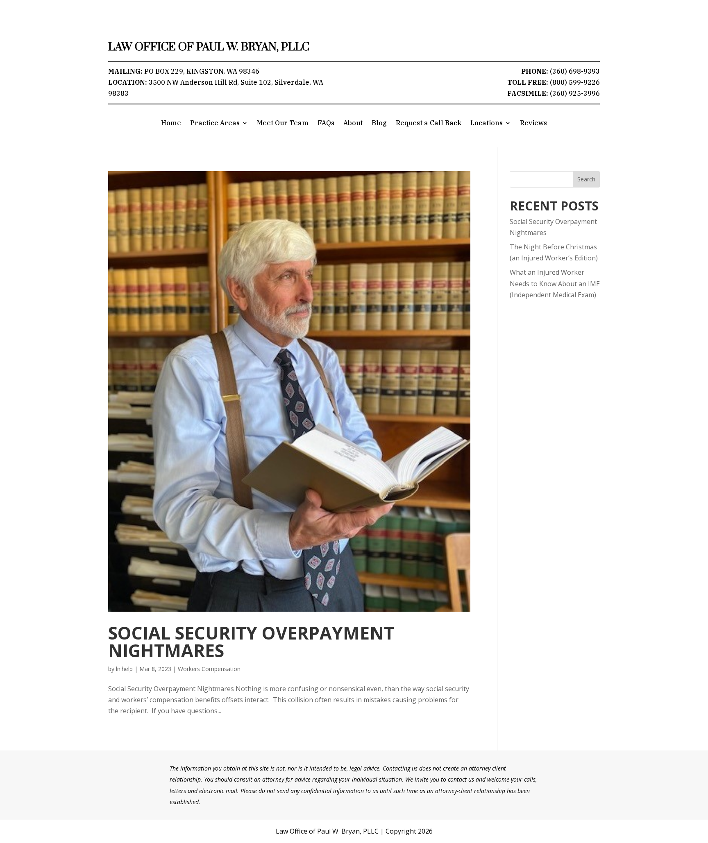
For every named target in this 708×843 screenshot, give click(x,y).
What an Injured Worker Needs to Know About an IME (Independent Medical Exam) (555, 283)
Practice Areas (215, 123)
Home (171, 123)
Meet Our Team (283, 123)
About (353, 123)
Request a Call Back (428, 123)
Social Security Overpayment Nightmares (251, 641)
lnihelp (124, 669)
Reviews (533, 123)
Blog (379, 123)
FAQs (326, 123)
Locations (486, 123)
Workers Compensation (209, 669)
